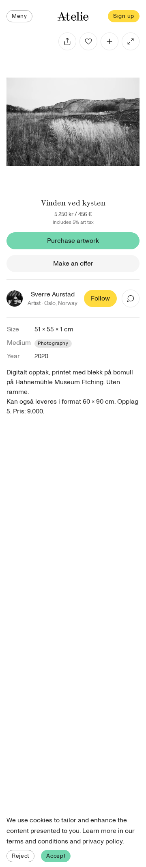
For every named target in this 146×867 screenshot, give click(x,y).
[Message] (131, 298)
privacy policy (102, 841)
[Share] (67, 41)
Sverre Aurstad (53, 294)
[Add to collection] (109, 41)
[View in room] (131, 41)
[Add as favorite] (88, 41)
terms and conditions (37, 841)
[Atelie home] (73, 16)
